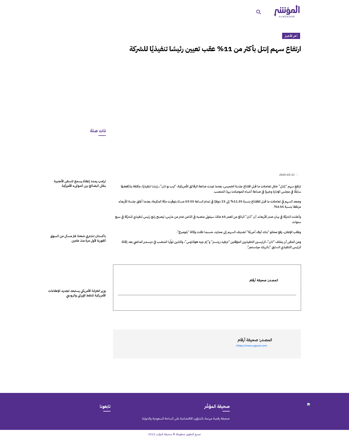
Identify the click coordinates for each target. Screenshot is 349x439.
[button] (258, 12)
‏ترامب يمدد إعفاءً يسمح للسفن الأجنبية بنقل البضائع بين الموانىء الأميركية (80, 183)
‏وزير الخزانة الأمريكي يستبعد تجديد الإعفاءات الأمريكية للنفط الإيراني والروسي (77, 293)
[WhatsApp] (289, 317)
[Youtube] (40, 421)
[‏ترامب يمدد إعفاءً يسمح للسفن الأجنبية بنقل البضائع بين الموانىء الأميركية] (77, 157)
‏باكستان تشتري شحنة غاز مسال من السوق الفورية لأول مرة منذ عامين (78, 238)
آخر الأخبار (291, 35)
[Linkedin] (280, 317)
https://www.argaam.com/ (251, 346)
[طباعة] (272, 317)
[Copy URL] (264, 317)
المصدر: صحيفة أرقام (255, 340)
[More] (255, 317)
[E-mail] (293, 303)
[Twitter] (297, 317)
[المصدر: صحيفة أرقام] (285, 344)
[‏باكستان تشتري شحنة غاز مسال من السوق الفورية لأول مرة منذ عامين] (77, 212)
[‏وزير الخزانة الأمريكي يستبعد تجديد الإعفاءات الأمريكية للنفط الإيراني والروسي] (77, 267)
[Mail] (70, 421)
